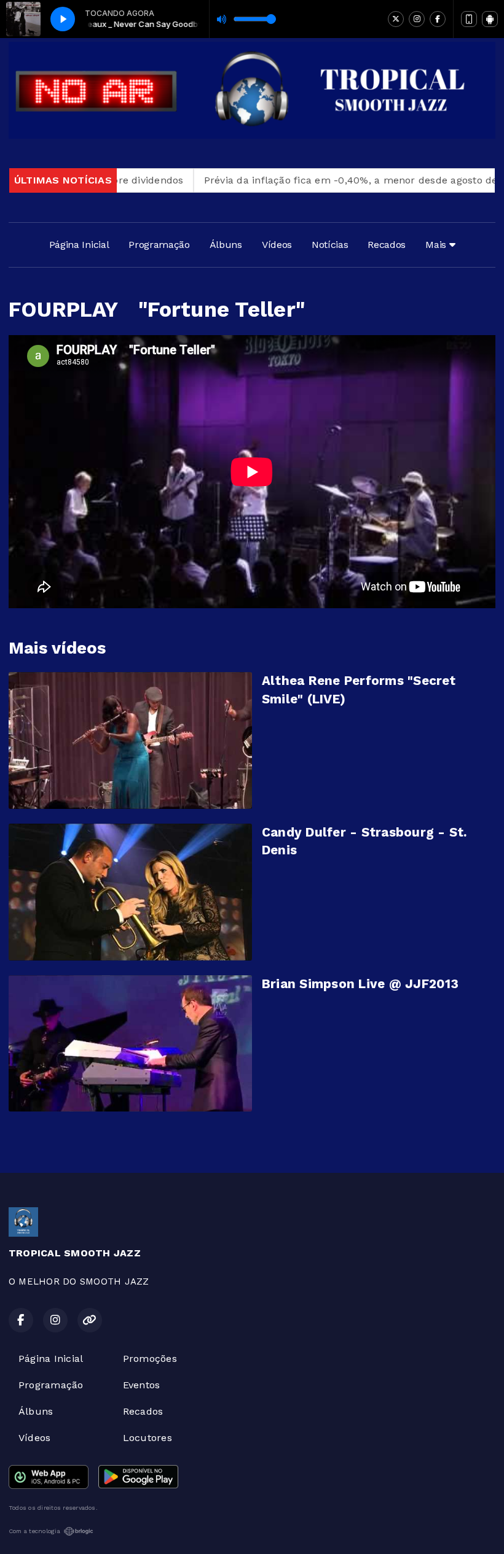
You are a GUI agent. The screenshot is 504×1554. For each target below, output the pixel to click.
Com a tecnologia (34, 1531)
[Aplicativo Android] (490, 19)
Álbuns (226, 244)
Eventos (141, 1385)
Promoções (150, 1358)
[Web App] (469, 19)
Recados (387, 244)
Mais (437, 244)
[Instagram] (417, 19)
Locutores (147, 1438)
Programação (158, 244)
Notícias (330, 244)
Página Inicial (79, 244)
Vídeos (277, 244)
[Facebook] (438, 19)
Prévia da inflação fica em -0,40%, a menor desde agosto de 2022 (331, 180)
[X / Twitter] (396, 19)
